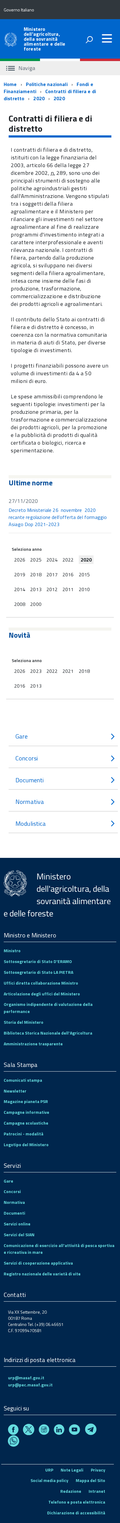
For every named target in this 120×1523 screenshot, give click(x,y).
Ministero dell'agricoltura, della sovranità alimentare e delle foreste (44, 39)
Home (10, 84)
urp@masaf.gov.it (26, 1377)
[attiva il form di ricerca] (89, 39)
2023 (35, 671)
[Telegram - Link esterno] (91, 1430)
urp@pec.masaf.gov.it (30, 1384)
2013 (35, 589)
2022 (68, 559)
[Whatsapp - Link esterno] (13, 1442)
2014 (19, 589)
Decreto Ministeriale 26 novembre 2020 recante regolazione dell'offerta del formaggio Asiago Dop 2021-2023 (58, 517)
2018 (35, 574)
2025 (35, 559)
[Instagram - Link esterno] (44, 1430)
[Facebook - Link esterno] (13, 1430)
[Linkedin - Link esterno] (59, 1430)
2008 (19, 604)
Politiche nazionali (47, 84)
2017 (52, 574)
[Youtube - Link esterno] (74, 1430)
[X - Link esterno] (28, 1430)
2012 (52, 589)
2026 (19, 559)
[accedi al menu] (107, 38)
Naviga (26, 68)
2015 (84, 574)
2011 (68, 589)
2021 (68, 671)
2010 (84, 589)
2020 (39, 98)
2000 (35, 604)
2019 (19, 574)
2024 (52, 559)
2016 (68, 574)
